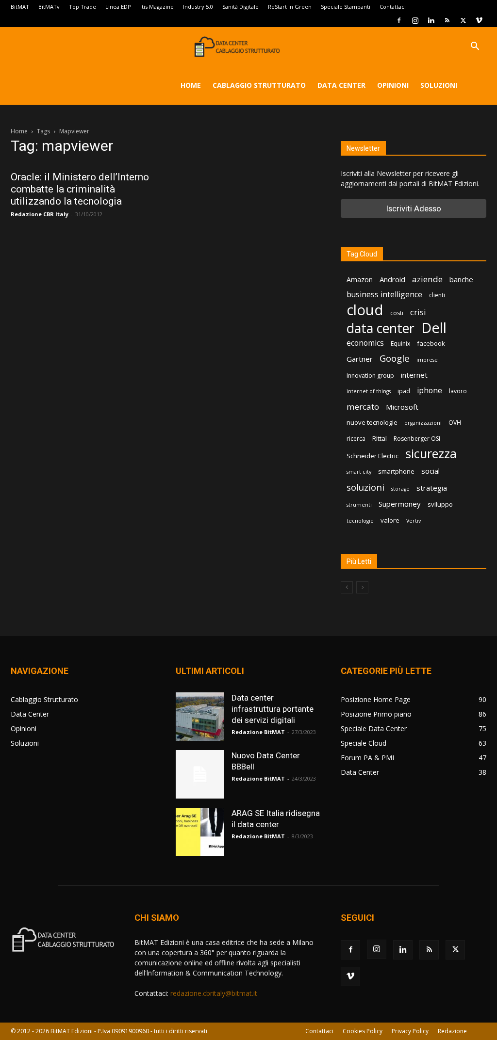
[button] (474, 47)
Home (191, 85)
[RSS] (447, 20)
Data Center (341, 85)
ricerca (356, 438)
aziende (427, 279)
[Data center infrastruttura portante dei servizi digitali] (200, 716)
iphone (429, 390)
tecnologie (360, 520)
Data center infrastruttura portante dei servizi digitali (273, 709)
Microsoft (402, 407)
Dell (434, 328)
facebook (431, 343)
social (430, 471)
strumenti (359, 504)
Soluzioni (438, 85)
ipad (404, 391)
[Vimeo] (479, 20)
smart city (359, 471)
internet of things (369, 391)
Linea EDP (118, 6)
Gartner (360, 359)
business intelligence (384, 294)
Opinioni (393, 85)
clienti (437, 295)
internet (414, 375)
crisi (418, 312)
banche (461, 279)
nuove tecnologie (372, 422)
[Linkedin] (431, 20)
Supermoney (400, 504)
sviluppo (440, 504)
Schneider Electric (372, 455)
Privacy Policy (410, 1031)
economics (365, 343)
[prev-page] (347, 587)
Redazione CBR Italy (39, 214)
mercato (363, 406)
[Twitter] (463, 20)
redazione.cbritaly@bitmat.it (213, 993)
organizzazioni (423, 422)
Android (392, 279)
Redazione (452, 1031)
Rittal (379, 438)
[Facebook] (399, 20)
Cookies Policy (362, 1031)
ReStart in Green (290, 6)
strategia (431, 488)
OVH (454, 422)
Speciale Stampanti (345, 6)
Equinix (400, 343)
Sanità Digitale (240, 6)
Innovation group (370, 375)
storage (400, 488)
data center (380, 328)
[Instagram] (415, 20)
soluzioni (365, 487)
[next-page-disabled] (362, 587)
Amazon (360, 279)
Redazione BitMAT (258, 732)
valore (390, 520)
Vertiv (413, 520)
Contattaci (393, 6)
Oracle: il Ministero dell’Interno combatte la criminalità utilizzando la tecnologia (80, 189)
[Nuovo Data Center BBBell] (200, 774)
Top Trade (82, 6)
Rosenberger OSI (417, 438)
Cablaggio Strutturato (259, 85)
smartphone (396, 471)
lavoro (458, 391)
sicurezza (431, 453)
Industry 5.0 (198, 6)
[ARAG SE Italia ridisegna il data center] (200, 832)
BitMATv (49, 6)
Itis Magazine (157, 6)
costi (396, 313)
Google (395, 358)
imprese (427, 359)
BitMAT (20, 6)
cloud (365, 310)
